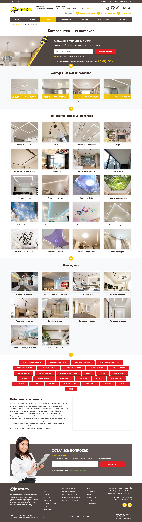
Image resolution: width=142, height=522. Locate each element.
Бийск (71, 389)
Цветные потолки (55, 251)
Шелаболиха (64, 378)
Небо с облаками (24, 225)
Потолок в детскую (55, 321)
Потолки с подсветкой (118, 225)
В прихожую (46, 500)
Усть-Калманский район (32, 362)
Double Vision (55, 171)
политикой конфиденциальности (74, 57)
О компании (91, 503)
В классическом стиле (68, 373)
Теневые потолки (24, 145)
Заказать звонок (108, 13)
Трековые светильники (86, 145)
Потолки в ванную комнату (24, 348)
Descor (88, 373)
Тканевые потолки (120, 99)
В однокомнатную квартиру (55, 294)
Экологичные (119, 373)
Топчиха (36, 384)
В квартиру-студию (24, 294)
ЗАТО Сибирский (70, 384)
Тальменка (83, 378)
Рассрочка (24, 378)
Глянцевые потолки (55, 99)
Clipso (103, 373)
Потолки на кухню (117, 294)
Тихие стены (46, 509)
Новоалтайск (90, 384)
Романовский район (24, 368)
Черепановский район (73, 368)
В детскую (46, 497)
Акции (89, 488)
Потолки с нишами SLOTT (24, 171)
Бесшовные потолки (86, 251)
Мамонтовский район (58, 362)
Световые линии (24, 198)
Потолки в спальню (87, 321)
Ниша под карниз (118, 251)
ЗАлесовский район (49, 368)
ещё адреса (86, 8)
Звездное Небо (86, 198)
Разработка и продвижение (123, 518)
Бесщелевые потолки (86, 171)
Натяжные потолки (16, 24)
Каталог (90, 494)
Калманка (20, 384)
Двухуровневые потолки (71, 497)
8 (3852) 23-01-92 (121, 8)
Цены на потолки (93, 491)
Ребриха (52, 384)
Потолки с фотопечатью (87, 225)
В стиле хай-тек (23, 373)
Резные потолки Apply (24, 251)
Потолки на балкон (55, 348)
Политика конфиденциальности (22, 515)
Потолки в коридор (118, 321)
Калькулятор (126, 13)
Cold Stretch (118, 171)
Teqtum (55, 145)
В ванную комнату (49, 503)
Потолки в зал (87, 294)
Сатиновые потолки (88, 99)
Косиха (98, 378)
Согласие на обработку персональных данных (27, 517)
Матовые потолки (24, 99)
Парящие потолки (55, 198)
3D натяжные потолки (118, 198)
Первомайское (116, 378)
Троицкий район (119, 368)
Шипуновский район (82, 362)
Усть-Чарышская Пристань (109, 362)
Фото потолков (92, 497)
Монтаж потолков (44, 378)
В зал (44, 491)
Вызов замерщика (87, 13)
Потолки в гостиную (24, 321)
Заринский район (97, 368)
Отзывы (90, 500)
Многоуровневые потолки (55, 225)
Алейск (123, 384)
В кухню (45, 488)
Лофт (118, 145)
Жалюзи (45, 506)
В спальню (46, 494)
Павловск (107, 384)
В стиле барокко (45, 373)
